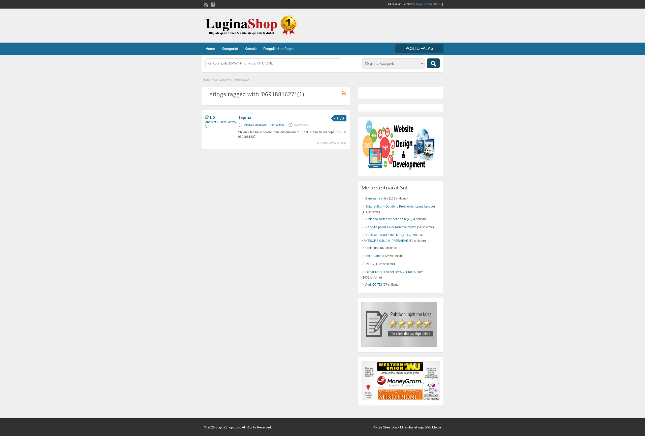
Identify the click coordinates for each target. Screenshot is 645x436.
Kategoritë (230, 49)
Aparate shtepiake (255, 124)
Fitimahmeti (277, 124)
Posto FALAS (419, 48)
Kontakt (251, 49)
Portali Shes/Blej (385, 427)
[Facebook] (212, 4)
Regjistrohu (424, 4)
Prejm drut (372, 248)
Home (210, 49)
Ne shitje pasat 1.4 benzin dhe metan (390, 227)
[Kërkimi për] (433, 63)
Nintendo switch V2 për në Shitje (387, 219)
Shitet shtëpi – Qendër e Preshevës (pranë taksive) (400, 206)
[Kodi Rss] (206, 4)
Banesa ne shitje (376, 198)
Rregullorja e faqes (278, 49)
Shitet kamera (374, 256)
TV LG (369, 264)
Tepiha (244, 117)
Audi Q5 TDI (373, 284)
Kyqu (437, 4)
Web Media (433, 427)
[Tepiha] (220, 126)
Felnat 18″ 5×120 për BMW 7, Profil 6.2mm (394, 272)
